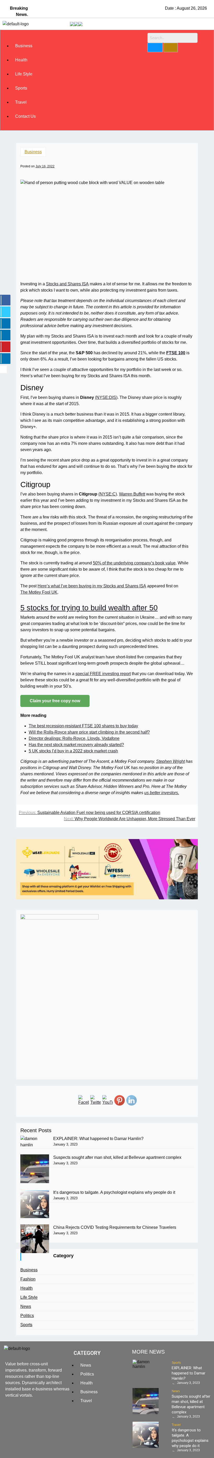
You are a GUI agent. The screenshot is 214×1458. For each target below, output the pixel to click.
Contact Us (25, 116)
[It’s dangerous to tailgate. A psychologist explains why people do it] (34, 1203)
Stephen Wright (170, 761)
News (25, 1306)
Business (23, 46)
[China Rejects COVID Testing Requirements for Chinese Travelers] (34, 1238)
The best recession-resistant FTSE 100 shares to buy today (83, 726)
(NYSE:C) (107, 494)
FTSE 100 (175, 353)
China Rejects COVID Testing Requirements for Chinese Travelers (114, 1227)
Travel (21, 102)
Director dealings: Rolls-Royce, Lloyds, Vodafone (74, 738)
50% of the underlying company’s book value (134, 563)
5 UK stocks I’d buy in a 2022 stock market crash (73, 751)
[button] (75, 36)
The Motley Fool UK (38, 592)
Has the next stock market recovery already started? (76, 744)
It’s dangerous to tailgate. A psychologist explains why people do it (114, 1192)
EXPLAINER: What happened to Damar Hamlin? (98, 1138)
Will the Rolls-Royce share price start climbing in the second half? (89, 732)
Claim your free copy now (55, 701)
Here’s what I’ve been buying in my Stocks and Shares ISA (92, 586)
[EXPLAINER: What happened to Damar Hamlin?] (34, 1142)
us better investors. (161, 792)
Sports (21, 88)
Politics (27, 1315)
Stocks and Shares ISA (67, 284)
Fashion (27, 1279)
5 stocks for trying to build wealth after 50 (89, 608)
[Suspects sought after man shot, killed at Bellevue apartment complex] (34, 1168)
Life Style (23, 74)
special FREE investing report (103, 673)
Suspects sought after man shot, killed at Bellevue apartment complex (117, 1157)
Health (21, 60)
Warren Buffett (132, 494)
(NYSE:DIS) (106, 397)
